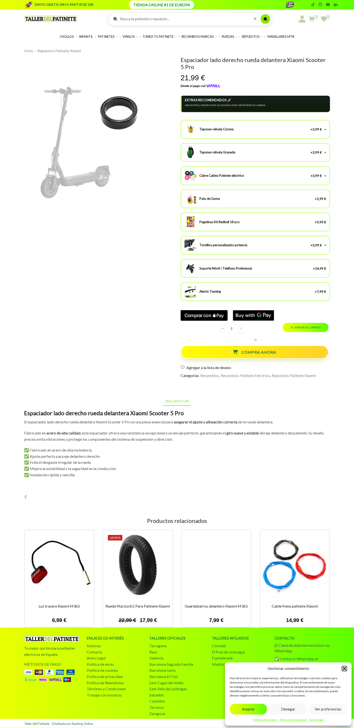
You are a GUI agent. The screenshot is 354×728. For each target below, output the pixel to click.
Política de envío (100, 664)
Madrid (218, 664)
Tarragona (157, 645)
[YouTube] (328, 5)
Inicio (28, 51)
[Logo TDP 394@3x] (51, 639)
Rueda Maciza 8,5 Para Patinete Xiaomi (137, 606)
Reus (153, 652)
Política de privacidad (293, 720)
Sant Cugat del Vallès (166, 682)
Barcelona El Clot (163, 676)
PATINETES (106, 36)
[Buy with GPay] (253, 315)
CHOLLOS (67, 36)
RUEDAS (228, 36)
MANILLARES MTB (281, 36)
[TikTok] (313, 5)
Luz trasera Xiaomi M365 (59, 606)
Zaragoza (157, 713)
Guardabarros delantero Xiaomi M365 (216, 606)
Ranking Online (82, 724)
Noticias (94, 645)
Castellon (157, 701)
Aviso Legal (316, 720)
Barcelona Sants (162, 670)
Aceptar (248, 709)
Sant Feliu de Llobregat (168, 688)
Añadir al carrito (308, 327)
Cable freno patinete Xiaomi (295, 606)
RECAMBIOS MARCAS (198, 36)
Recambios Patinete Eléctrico (245, 375)
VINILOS (129, 36)
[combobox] (184, 18)
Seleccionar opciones (216, 566)
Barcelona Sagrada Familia (171, 664)
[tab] (177, 401)
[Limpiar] (255, 18)
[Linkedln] (335, 5)
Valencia (156, 658)
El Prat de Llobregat (228, 652)
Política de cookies (265, 720)
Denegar (288, 709)
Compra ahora (259, 352)
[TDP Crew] (294, 5)
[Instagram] (320, 5)
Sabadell (156, 695)
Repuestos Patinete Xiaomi (59, 51)
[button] (344, 668)
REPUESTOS (251, 36)
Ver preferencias (328, 709)
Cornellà (219, 645)
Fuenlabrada (222, 658)
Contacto (94, 652)
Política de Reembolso (105, 682)
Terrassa (156, 707)
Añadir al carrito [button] (59, 566)
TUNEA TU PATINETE (158, 36)
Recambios (209, 375)
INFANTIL (86, 36)
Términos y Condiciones (106, 688)
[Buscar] (265, 19)
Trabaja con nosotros (104, 695)
